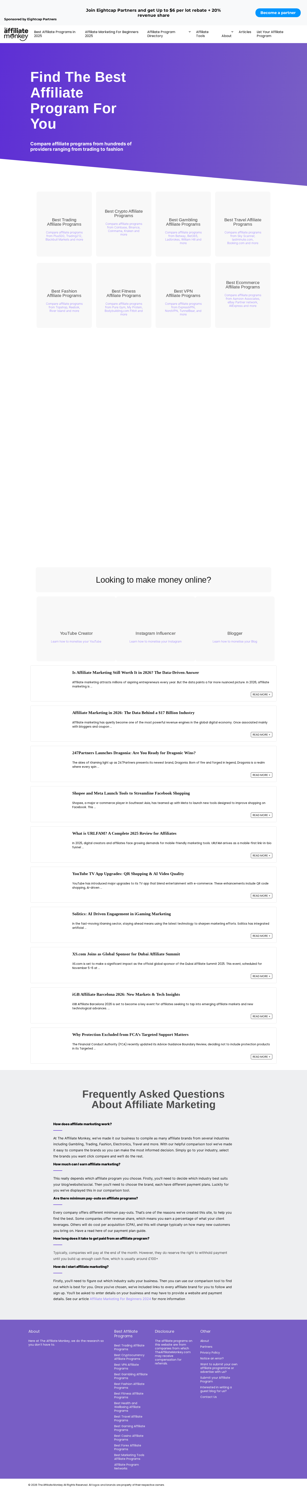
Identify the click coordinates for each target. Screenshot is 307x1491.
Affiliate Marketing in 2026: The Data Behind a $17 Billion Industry (133, 712)
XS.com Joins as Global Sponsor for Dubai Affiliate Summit (126, 954)
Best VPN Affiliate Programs (183, 293)
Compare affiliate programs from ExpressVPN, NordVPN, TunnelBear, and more (183, 309)
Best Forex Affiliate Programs (127, 1447)
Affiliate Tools (202, 33)
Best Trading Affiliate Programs (64, 222)
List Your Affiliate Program (270, 33)
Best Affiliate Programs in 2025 (54, 33)
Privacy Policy (210, 1352)
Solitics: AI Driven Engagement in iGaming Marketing (121, 914)
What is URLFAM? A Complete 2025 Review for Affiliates (124, 833)
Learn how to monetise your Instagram (155, 641)
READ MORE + (261, 694)
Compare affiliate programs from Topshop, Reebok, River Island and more (64, 307)
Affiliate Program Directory (161, 33)
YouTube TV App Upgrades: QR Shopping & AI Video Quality (128, 874)
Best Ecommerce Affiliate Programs (243, 284)
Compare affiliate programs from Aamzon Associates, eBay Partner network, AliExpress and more (243, 300)
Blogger (234, 633)
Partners (206, 1347)
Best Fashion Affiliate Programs (64, 293)
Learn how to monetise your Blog (235, 641)
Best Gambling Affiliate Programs (183, 222)
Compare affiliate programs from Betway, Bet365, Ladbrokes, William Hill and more (183, 237)
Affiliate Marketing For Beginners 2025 (111, 33)
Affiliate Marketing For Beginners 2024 (120, 1299)
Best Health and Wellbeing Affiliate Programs (127, 1407)
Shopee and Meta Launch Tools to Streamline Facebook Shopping (131, 793)
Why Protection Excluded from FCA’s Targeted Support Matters (130, 1034)
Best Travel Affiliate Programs (242, 222)
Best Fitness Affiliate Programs (124, 293)
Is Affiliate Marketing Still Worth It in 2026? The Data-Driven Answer (135, 672)
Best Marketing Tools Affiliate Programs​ (129, 1457)
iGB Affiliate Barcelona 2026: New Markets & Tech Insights (126, 994)
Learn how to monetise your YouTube (76, 641)
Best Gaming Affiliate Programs (129, 1428)
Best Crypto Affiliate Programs (124, 213)
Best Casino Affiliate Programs (128, 1438)
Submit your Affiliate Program (215, 1379)
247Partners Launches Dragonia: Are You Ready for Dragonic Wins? (134, 753)
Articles (245, 31)
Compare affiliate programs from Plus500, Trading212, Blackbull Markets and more (64, 235)
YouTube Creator (76, 633)
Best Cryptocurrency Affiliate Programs (129, 1357)
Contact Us (208, 1397)
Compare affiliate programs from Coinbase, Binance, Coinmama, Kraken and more (123, 229)
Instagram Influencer (155, 633)
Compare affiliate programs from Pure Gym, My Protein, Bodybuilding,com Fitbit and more (124, 309)
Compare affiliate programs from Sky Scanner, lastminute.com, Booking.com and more (243, 237)
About (227, 35)
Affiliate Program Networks (126, 1467)
